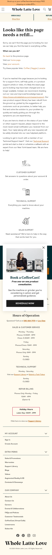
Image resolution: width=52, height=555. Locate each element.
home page (15, 60)
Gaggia (34, 68)
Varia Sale (16, 16)
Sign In (7, 440)
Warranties (9, 462)
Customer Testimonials (14, 517)
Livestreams (10, 525)
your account (13, 64)
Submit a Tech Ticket (37, 374)
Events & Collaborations (14, 508)
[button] (3, 9)
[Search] (44, 9)
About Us (8, 497)
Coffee (27, 68)
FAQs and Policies (12, 513)
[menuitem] (27, 440)
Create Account (11, 444)
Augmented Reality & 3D (14, 478)
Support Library (20, 374)
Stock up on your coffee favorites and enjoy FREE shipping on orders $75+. (26, 2)
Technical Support (41, 141)
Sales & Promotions (13, 458)
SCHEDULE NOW (25, 303)
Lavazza (42, 68)
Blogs (7, 470)
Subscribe (9, 529)
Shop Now (16, 19)
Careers (8, 505)
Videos (7, 474)
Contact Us (9, 501)
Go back (6, 56)
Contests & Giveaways (14, 482)
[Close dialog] (43, 247)
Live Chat (41, 321)
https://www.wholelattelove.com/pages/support (23, 97)
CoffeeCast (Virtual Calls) (15, 521)
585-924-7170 (29, 321)
